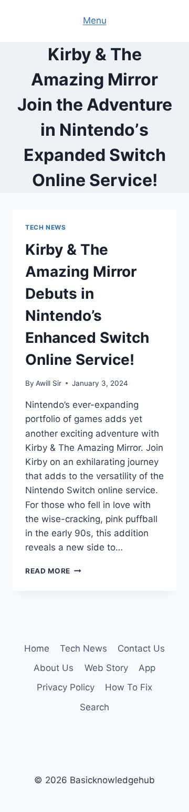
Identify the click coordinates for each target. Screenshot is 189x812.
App (147, 668)
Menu (95, 20)
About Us (54, 668)
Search (94, 707)
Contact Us (141, 648)
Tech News (45, 227)
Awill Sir (48, 383)
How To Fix (128, 687)
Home (36, 648)
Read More (53, 571)
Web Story (106, 668)
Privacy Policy (65, 687)
